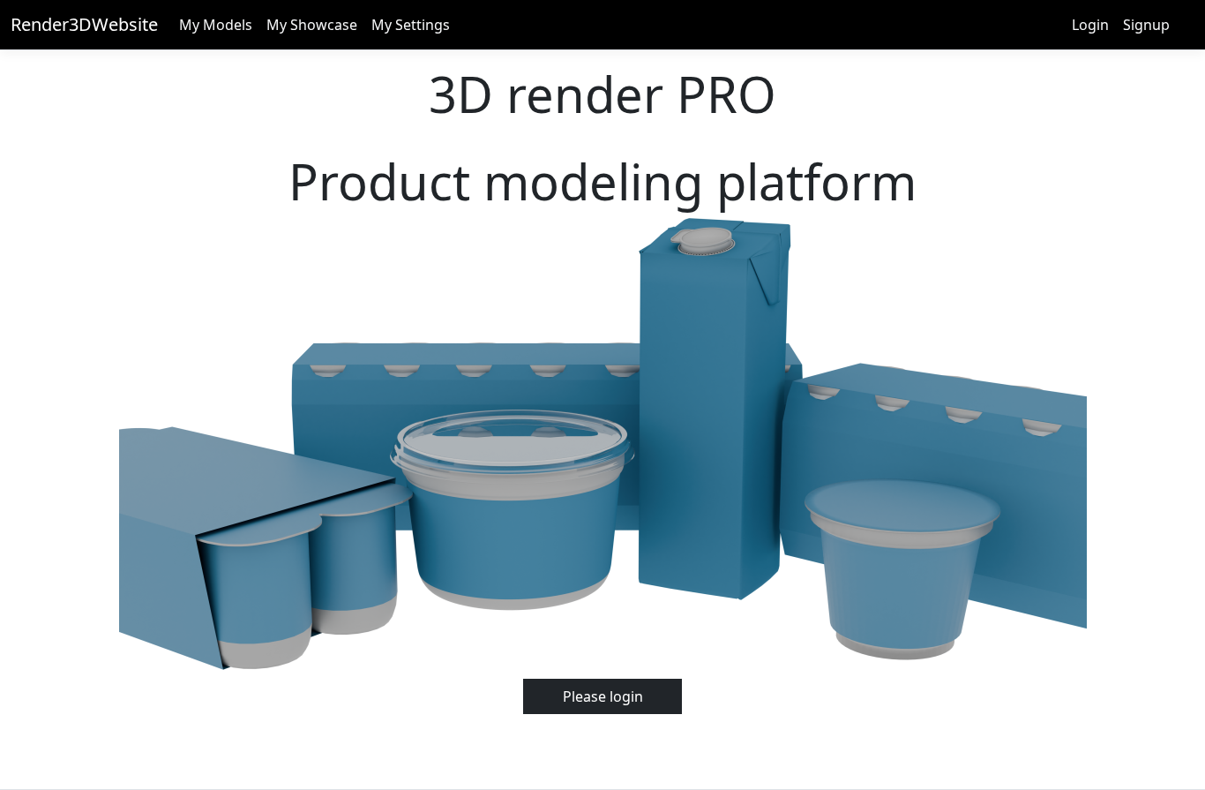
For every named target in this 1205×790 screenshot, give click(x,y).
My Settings (410, 24)
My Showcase (311, 24)
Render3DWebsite (84, 24)
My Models (215, 24)
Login (1090, 24)
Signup (1146, 24)
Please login (603, 696)
